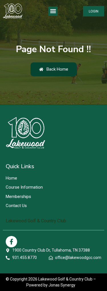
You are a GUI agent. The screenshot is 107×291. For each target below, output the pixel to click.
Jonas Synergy (62, 285)
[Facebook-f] (11, 241)
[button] (53, 11)
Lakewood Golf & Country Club (36, 220)
